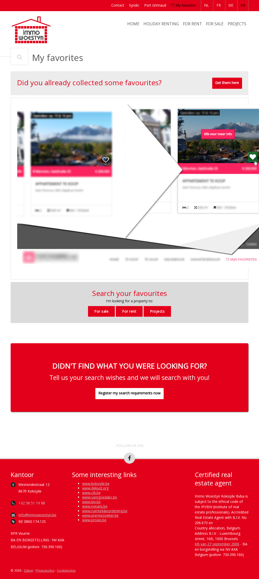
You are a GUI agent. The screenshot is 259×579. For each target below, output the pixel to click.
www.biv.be (91, 501)
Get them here (227, 82)
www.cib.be (91, 492)
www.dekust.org (95, 488)
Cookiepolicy (66, 570)
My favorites (185, 5)
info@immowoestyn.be (37, 514)
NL (206, 5)
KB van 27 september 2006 (217, 544)
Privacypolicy (45, 570)
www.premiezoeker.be (100, 515)
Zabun (28, 570)
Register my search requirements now (129, 393)
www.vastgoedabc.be (99, 497)
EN (243, 5)
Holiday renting (161, 24)
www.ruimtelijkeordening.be (104, 510)
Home (133, 24)
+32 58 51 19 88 (31, 503)
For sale (215, 24)
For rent (192, 24)
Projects (237, 24)
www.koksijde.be (96, 483)
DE (230, 5)
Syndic (134, 5)
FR (219, 5)
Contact (117, 5)
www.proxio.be (94, 520)
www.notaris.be (94, 506)
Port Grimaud (155, 5)
